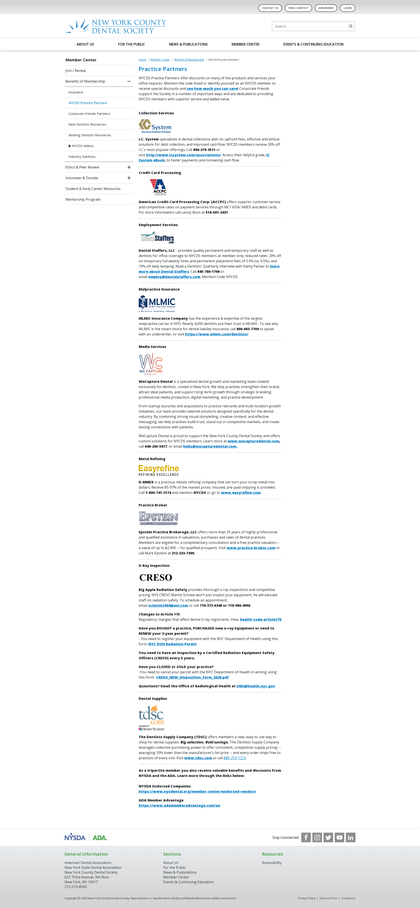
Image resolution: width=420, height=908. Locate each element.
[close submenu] (129, 81)
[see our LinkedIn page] (350, 837)
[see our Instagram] (317, 837)
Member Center (245, 44)
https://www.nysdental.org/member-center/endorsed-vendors (197, 791)
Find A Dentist (298, 8)
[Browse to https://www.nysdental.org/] (87, 837)
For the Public (131, 44)
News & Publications (188, 44)
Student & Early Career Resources (93, 188)
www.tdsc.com (198, 757)
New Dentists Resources (87, 124)
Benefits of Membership (85, 81)
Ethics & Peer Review (82, 167)
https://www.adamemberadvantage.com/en (179, 805)
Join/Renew (326, 8)
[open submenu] (129, 167)
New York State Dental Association (93, 867)
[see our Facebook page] (306, 837)
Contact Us (270, 8)
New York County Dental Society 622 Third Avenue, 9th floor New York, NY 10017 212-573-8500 (91, 879)
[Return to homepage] (121, 26)
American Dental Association (88, 862)
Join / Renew (75, 70)
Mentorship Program (82, 199)
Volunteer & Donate (81, 178)
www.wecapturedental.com (253, 441)
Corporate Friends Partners (89, 113)
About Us (85, 44)
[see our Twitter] (328, 837)
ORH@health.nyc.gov (255, 686)
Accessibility (272, 862)
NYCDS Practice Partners (87, 103)
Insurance (75, 92)
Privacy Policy (306, 898)
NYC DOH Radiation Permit (172, 644)
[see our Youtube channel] (339, 837)
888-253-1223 (235, 757)
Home (142, 60)
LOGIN (348, 8)
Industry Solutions (82, 156)
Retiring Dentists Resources (89, 135)
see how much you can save (212, 88)
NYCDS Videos (83, 146)
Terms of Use (328, 898)
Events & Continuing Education (313, 44)
